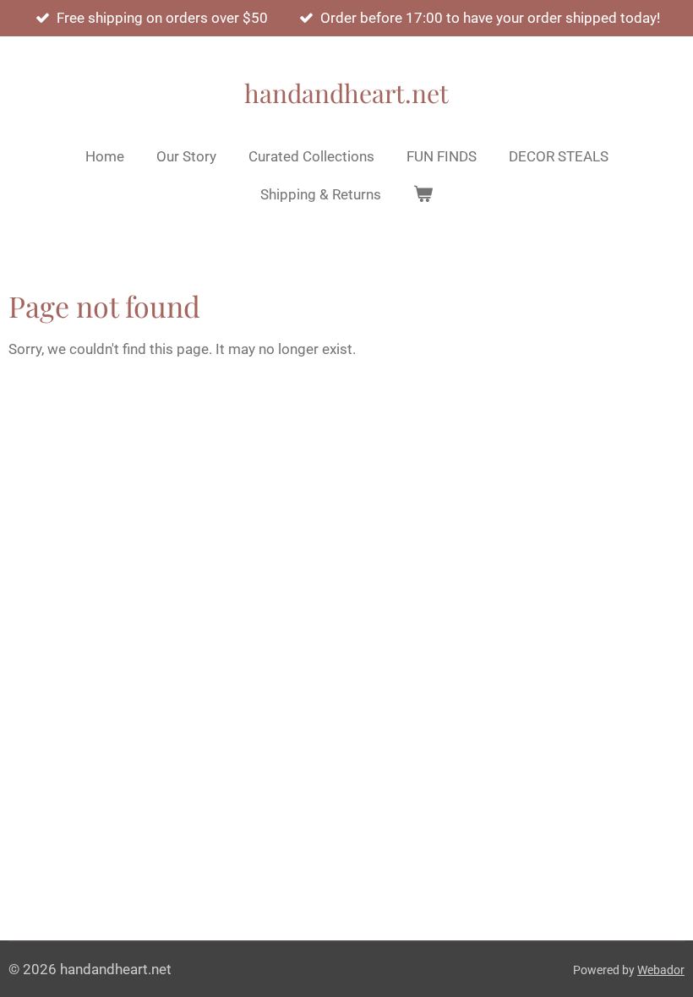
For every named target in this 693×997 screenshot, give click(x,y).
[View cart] (423, 195)
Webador (661, 970)
